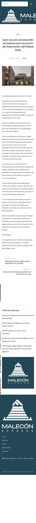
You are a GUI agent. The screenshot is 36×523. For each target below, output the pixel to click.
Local (18, 34)
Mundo (4, 444)
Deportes (5, 451)
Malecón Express (7, 472)
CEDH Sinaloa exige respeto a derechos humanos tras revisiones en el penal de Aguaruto (16, 349)
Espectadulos (6, 448)
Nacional (5, 440)
